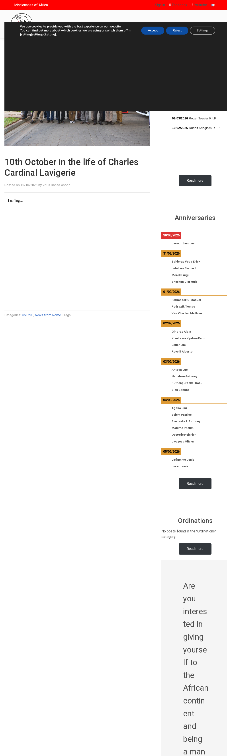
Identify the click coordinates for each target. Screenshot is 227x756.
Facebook (179, 5)
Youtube (200, 5)
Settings (202, 30)
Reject (177, 30)
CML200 (27, 315)
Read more (195, 180)
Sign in (160, 5)
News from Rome (48, 315)
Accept (153, 30)
